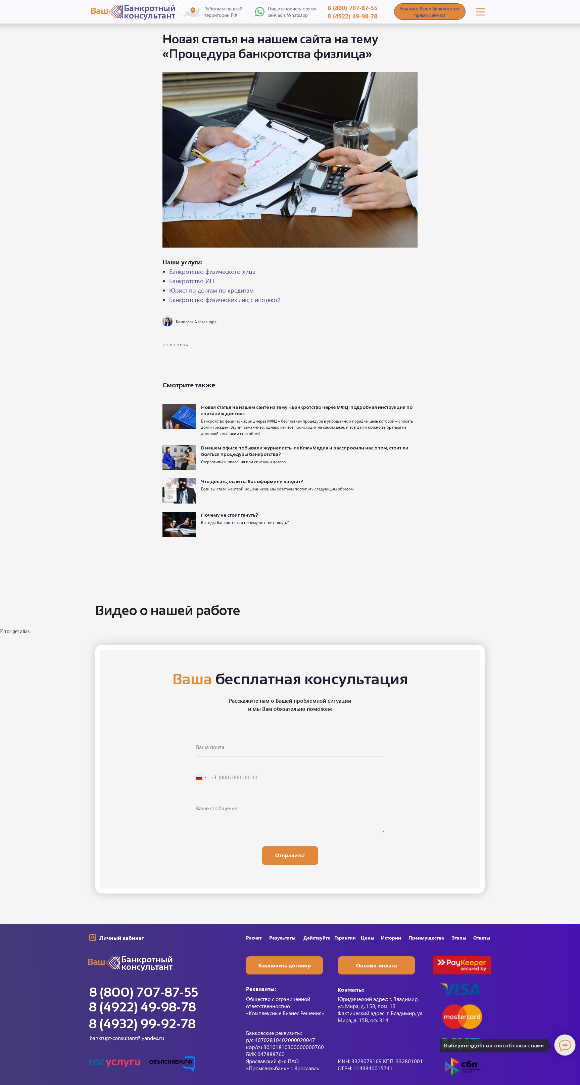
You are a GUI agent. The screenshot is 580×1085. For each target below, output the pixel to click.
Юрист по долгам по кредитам (211, 290)
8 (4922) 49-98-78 (352, 16)
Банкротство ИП (191, 281)
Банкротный (150, 8)
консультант (149, 15)
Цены (367, 938)
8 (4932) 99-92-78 (142, 1024)
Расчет (253, 938)
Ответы (481, 938)
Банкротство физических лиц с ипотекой (225, 300)
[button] (430, 11)
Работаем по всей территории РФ (223, 11)
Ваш (99, 10)
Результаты (282, 938)
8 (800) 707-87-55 (352, 8)
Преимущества (426, 938)
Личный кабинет (121, 937)
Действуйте (316, 938)
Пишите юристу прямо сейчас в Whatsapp (292, 11)
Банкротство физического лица (212, 271)
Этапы (459, 938)
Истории (391, 938)
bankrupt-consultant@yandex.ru (127, 1037)
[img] (480, 11)
